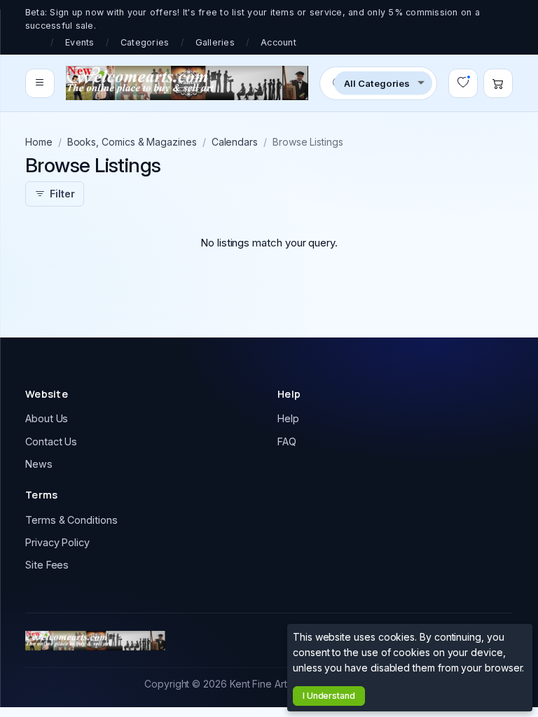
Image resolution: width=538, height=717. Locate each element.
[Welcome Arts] (187, 83)
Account (278, 42)
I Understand (329, 695)
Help (288, 418)
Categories (145, 42)
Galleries (215, 42)
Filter (62, 194)
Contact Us (51, 441)
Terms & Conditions (71, 520)
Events (80, 42)
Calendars (235, 142)
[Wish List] (463, 83)
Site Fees (47, 565)
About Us (46, 418)
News (39, 464)
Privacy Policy (57, 542)
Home (39, 142)
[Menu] (40, 83)
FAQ (286, 441)
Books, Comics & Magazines (132, 142)
